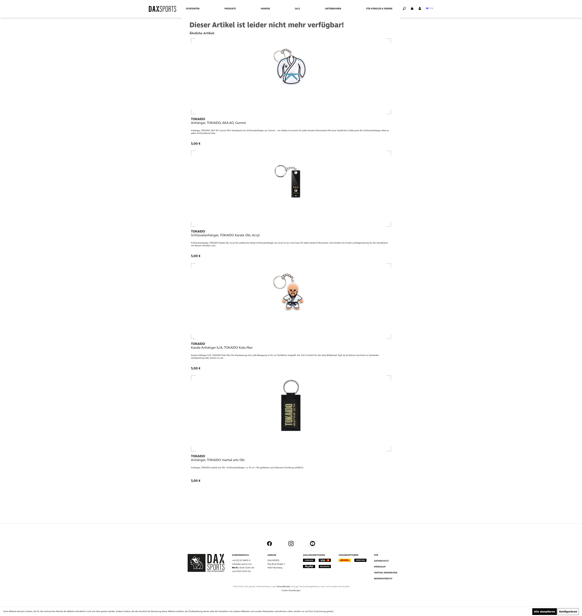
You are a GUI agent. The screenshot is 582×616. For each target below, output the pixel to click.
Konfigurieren (568, 611)
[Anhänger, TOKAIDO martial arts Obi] (291, 413)
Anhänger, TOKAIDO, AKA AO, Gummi (218, 123)
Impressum (379, 567)
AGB (376, 555)
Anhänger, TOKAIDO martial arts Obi (218, 460)
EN (431, 8)
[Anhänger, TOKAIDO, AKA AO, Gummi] (291, 76)
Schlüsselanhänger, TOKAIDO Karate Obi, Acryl (225, 235)
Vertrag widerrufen (385, 572)
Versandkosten (283, 586)
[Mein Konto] (419, 8)
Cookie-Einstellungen (291, 590)
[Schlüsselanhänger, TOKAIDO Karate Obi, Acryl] (291, 189)
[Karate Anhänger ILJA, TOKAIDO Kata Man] (291, 301)
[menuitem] (193, 8)
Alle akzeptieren (544, 611)
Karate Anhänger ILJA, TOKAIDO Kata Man (222, 348)
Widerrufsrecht (383, 578)
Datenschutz (381, 561)
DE (427, 8)
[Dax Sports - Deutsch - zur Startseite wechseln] (162, 9)
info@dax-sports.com (242, 564)
